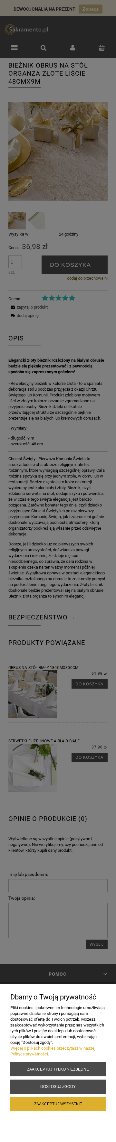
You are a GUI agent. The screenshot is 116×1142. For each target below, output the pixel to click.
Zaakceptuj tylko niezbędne (58, 1069)
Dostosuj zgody (58, 1086)
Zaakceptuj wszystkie (58, 1104)
